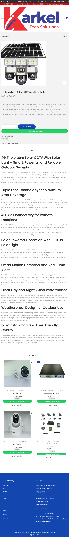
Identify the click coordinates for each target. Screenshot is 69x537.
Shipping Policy (40, 492)
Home (4, 498)
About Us (5, 485)
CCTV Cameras (13, 143)
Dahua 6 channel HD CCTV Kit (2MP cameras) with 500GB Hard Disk (51, 443)
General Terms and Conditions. (45, 485)
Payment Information (42, 505)
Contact (5, 492)
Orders (5, 515)
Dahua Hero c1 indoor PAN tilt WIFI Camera (17, 442)
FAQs (4, 495)
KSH (38, 535)
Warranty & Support (42, 501)
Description (34, 150)
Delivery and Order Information (45, 498)
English (32, 535)
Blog (4, 488)
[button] (34, 131)
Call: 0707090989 (8, 4)
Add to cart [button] (18, 396)
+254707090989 (49, 514)
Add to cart (26, 127)
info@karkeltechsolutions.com (56, 4)
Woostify (53, 532)
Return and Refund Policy (44, 488)
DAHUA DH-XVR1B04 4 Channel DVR (52, 391)
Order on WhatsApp (35, 131)
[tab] (34, 150)
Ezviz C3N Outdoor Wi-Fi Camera (17, 391)
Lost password (7, 518)
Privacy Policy (40, 495)
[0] (65, 19)
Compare (4, 139)
